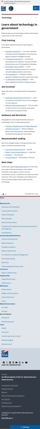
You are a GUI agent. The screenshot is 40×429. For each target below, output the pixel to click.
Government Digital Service (14, 150)
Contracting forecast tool (10, 336)
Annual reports (7, 289)
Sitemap (4, 311)
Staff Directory (6, 283)
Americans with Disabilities (11, 207)
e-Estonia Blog (10, 157)
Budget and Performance (10, 293)
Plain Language (10, 74)
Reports (4, 392)
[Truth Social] (13, 362)
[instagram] (20, 362)
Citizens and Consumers (9, 211)
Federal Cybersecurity (9, 251)
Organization (5, 276)
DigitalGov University (12, 51)
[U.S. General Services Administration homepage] (7, 8)
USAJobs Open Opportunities (15, 105)
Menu (35, 8)
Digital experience (8, 243)
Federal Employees (8, 215)
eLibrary (4, 332)
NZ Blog (8, 155)
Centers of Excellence (9, 239)
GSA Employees (7, 219)
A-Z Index (5, 307)
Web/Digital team (21, 167)
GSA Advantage (7, 340)
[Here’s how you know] (20, 2)
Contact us (4, 269)
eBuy (3, 328)
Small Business (7, 233)
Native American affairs (9, 222)
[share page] (5, 195)
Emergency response (8, 247)
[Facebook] (4, 362)
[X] (7, 362)
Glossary (26, 427)
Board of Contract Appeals (11, 406)
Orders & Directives (8, 297)
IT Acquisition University (13, 59)
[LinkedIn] (10, 362)
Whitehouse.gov (7, 322)
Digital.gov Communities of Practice (17, 98)
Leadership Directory (8, 279)
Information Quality (8, 259)
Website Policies (7, 389)
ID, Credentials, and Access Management (15, 255)
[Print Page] (3, 194)
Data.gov (4, 318)
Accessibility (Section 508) (14, 67)
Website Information (7, 304)
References (4, 286)
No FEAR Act (6, 399)
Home (2, 198)
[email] (26, 362)
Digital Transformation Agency (15, 152)
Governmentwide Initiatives (10, 236)
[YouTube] (16, 362)
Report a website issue (9, 273)
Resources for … (6, 203)
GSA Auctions (6, 344)
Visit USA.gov (7, 418)
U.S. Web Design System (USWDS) (16, 79)
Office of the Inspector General (12, 396)
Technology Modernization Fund (12, 266)
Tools (2, 325)
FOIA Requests (7, 403)
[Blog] (23, 362)
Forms (4, 301)
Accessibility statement (10, 385)
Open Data (5, 262)
